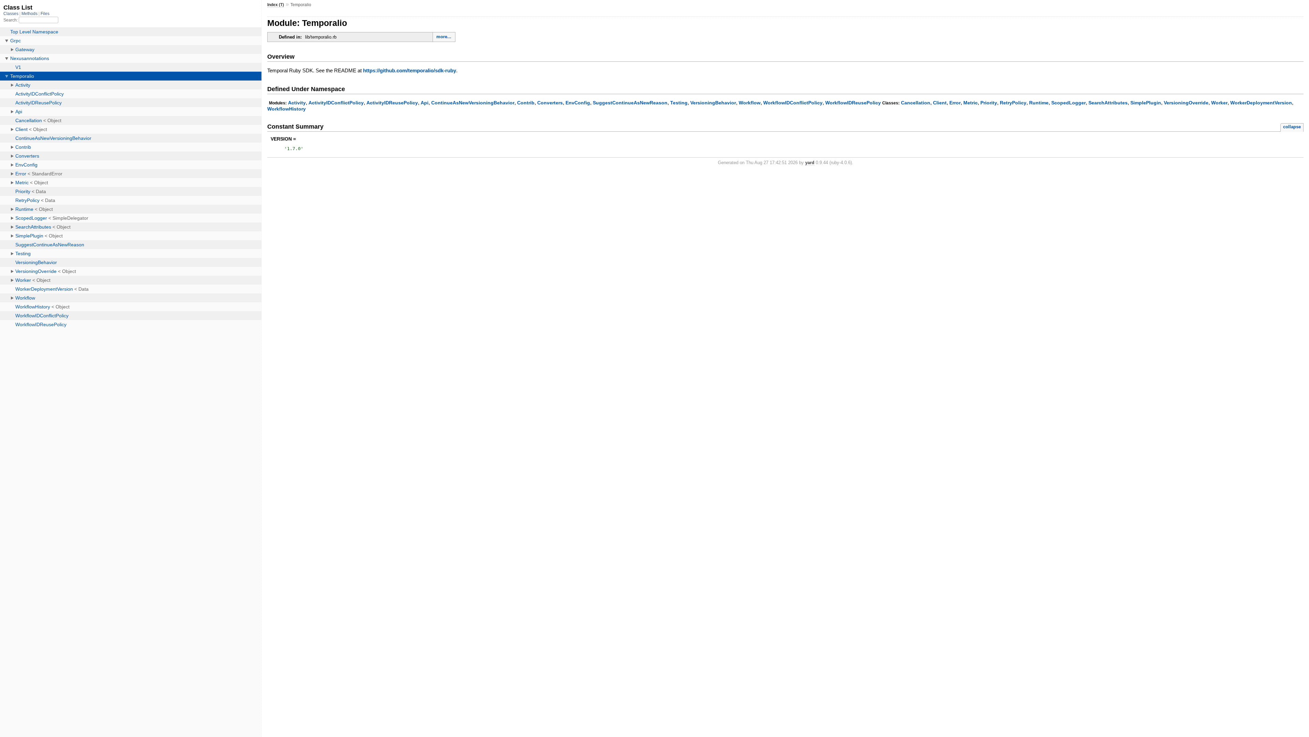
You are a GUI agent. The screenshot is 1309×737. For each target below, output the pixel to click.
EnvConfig (578, 102)
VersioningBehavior (713, 102)
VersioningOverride (1186, 102)
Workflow (750, 102)
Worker (1219, 102)
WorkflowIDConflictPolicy (793, 102)
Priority (988, 102)
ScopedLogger (1068, 102)
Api (424, 102)
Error (955, 102)
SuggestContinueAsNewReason (630, 102)
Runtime (1039, 102)
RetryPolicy (1013, 102)
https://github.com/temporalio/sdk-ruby (409, 70)
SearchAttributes (1108, 102)
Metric (970, 102)
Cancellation (915, 102)
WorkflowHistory (286, 109)
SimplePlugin (1145, 102)
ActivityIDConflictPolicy (336, 102)
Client (940, 102)
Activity (297, 102)
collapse (1292, 126)
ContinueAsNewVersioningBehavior (472, 102)
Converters (550, 102)
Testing (679, 102)
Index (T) (275, 4)
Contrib (526, 102)
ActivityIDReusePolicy (392, 102)
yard (809, 162)
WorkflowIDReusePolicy (853, 102)
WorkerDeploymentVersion (1261, 102)
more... (443, 36)
